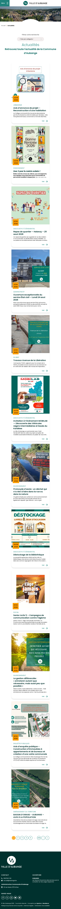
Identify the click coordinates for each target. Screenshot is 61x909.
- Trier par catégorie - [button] (26, 39)
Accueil (3, 25)
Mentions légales (28, 905)
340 (39, 838)
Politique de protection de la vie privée (12, 905)
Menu (3, 3)
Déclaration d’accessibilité (42, 905)
